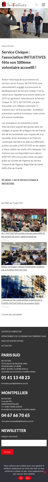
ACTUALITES (6, 346)
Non (28, 478)
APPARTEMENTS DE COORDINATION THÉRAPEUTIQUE (23, 336)
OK (21, 478)
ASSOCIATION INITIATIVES (12, 341)
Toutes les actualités (11, 314)
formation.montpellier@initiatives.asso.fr (17, 421)
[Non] (44, 472)
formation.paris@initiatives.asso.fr (14, 383)
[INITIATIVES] (17, 4)
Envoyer (7, 452)
